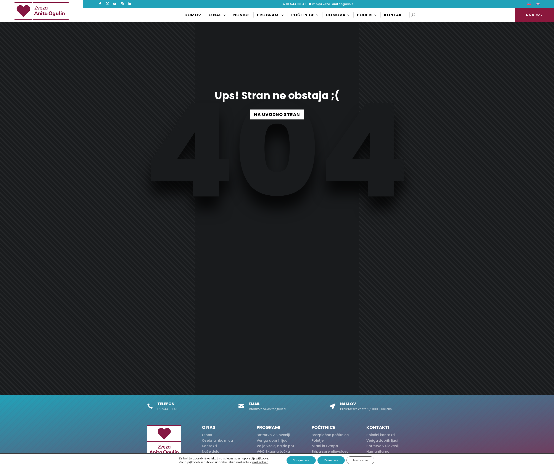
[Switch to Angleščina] (538, 4)
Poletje (318, 440)
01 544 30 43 (295, 4)
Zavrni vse (331, 460)
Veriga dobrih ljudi (272, 440)
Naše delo (210, 451)
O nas (215, 15)
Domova (336, 15)
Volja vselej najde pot (275, 445)
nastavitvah (260, 462)
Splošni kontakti (380, 434)
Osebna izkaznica (217, 440)
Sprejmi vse (301, 460)
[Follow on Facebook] (100, 4)
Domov (193, 15)
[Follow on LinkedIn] (129, 4)
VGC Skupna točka (273, 451)
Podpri (365, 15)
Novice (241, 15)
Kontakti (395, 15)
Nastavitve (360, 460)
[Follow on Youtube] (115, 4)
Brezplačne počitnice (330, 434)
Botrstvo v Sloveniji (273, 434)
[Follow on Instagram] (122, 4)
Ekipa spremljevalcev (330, 451)
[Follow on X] (107, 4)
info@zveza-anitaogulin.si (332, 4)
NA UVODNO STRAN (277, 114)
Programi (268, 15)
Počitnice (302, 15)
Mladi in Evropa (325, 445)
